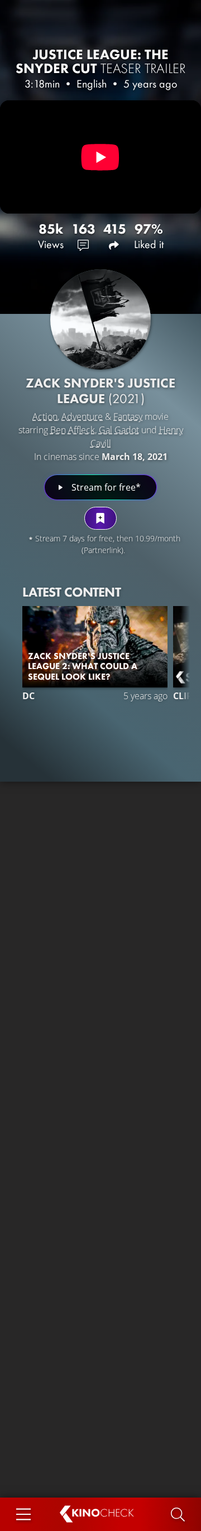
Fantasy (127, 416)
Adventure (82, 416)
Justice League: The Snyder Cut (101, 61)
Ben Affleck (72, 430)
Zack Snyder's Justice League (100, 391)
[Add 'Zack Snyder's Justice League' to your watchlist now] (100, 518)
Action (45, 416)
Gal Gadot (119, 430)
